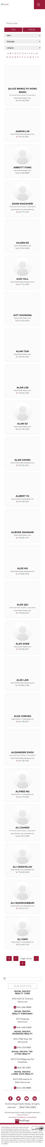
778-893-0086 (23, 685)
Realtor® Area (28, 1107)
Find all (31, 30)
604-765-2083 (23, 429)
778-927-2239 (23, 393)
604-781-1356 (23, 761)
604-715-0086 (23, 284)
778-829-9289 (23, 872)
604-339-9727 (23, 722)
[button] (22, 986)
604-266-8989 (23, 173)
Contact (22, 86)
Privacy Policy (22, 1115)
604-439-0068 (23, 1027)
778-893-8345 (23, 574)
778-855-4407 (23, 538)
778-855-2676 (23, 613)
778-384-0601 (23, 357)
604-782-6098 (23, 248)
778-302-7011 (23, 908)
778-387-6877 (23, 649)
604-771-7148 (23, 212)
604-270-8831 (24, 1047)
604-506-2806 (23, 321)
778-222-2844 (23, 465)
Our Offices (23, 986)
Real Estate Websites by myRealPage (22, 1117)
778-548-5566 (23, 101)
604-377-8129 (23, 797)
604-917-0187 (24, 1067)
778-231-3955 (23, 137)
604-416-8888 (24, 1088)
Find (13, 30)
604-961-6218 (23, 502)
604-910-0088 (23, 836)
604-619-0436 (23, 945)
